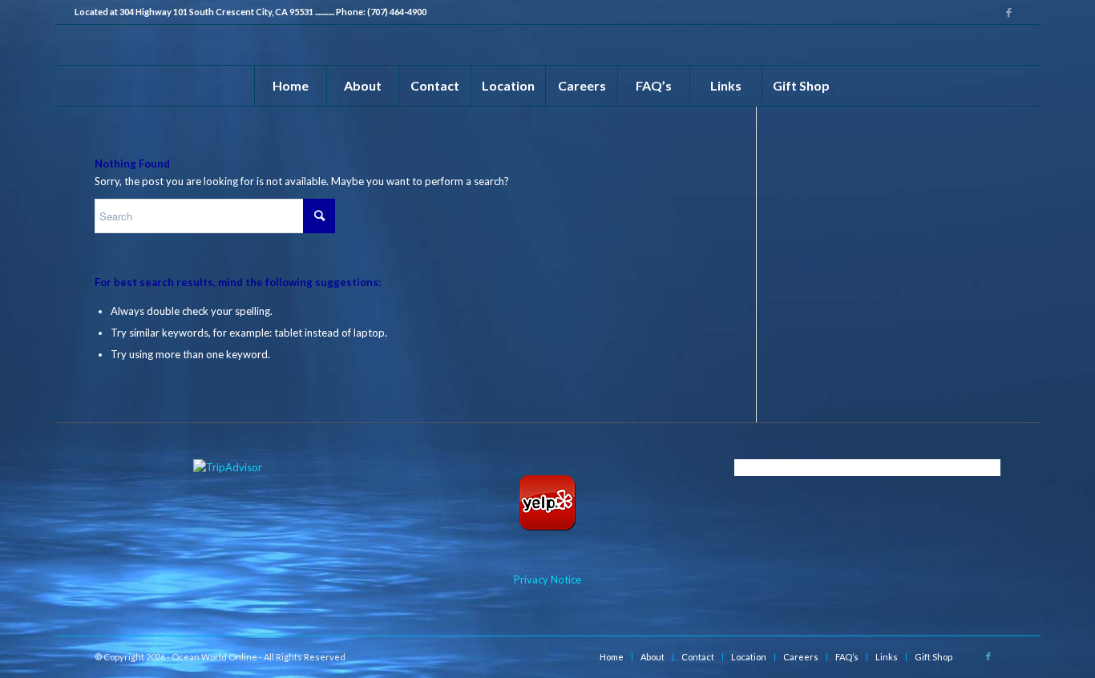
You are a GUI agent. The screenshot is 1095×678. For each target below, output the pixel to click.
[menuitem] (290, 86)
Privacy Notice (547, 579)
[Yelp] (547, 503)
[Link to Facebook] (1008, 12)
